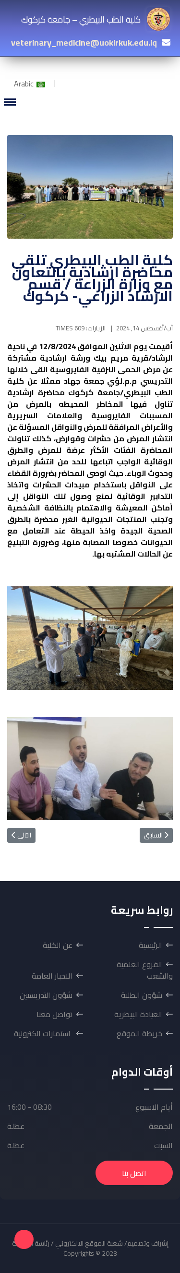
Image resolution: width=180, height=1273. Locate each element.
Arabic (25, 83)
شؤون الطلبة (141, 995)
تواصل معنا (54, 1014)
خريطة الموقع (139, 1033)
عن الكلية (57, 945)
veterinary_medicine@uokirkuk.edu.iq (84, 42)
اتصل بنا (134, 1173)
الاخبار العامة (52, 976)
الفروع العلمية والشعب (145, 970)
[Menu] (9, 102)
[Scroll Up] (24, 1239)
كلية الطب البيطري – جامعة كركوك (81, 19)
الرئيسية (150, 945)
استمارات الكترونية (43, 1033)
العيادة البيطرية (138, 1014)
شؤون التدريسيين (46, 995)
